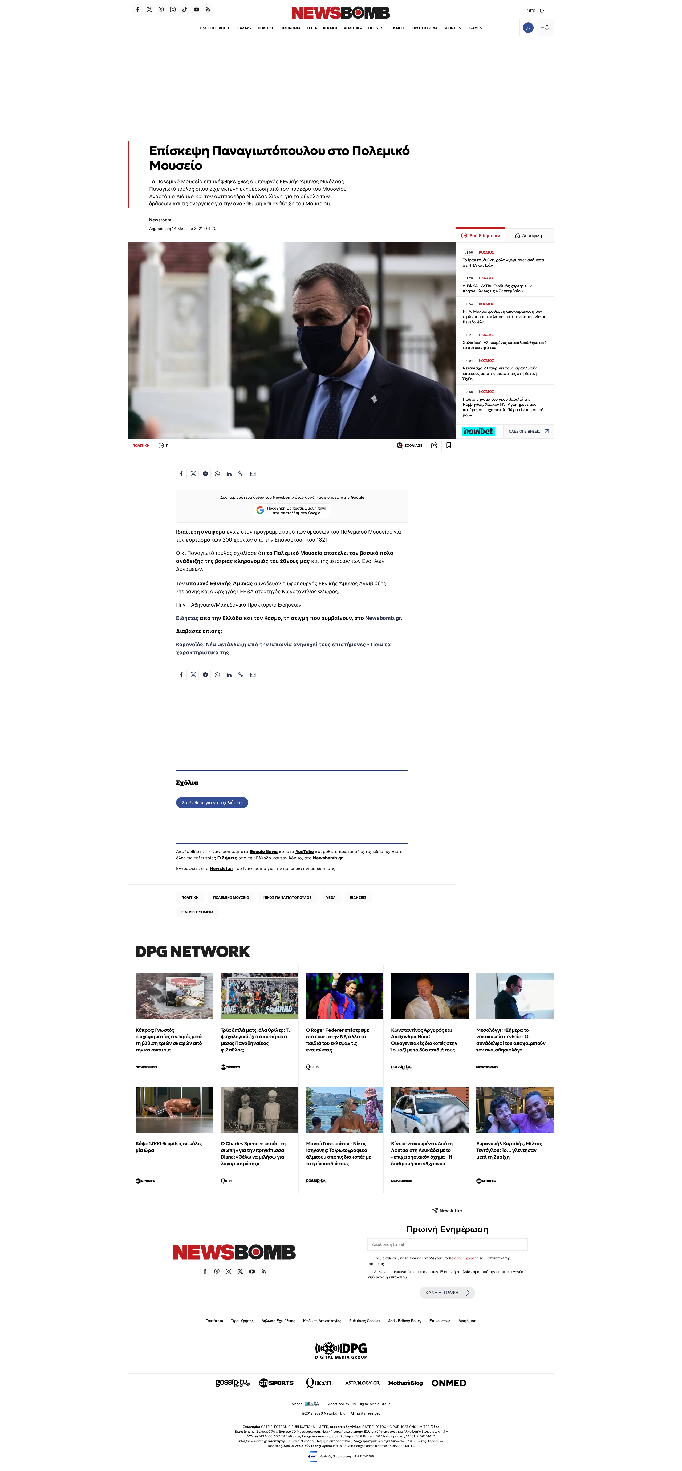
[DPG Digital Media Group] (341, 1351)
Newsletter (221, 868)
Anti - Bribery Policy (404, 1321)
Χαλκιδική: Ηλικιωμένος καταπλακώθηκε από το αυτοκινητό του (505, 345)
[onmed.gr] (449, 1383)
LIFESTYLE (377, 28)
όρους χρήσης (466, 1258)
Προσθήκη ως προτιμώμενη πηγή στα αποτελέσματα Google (296, 510)
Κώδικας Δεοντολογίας (322, 1321)
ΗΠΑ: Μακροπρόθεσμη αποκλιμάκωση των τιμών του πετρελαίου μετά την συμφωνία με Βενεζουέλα (504, 316)
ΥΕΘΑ (331, 897)
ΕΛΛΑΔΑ (244, 28)
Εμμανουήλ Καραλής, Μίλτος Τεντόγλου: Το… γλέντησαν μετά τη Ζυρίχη (509, 1150)
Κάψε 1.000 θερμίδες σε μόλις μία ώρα (169, 1146)
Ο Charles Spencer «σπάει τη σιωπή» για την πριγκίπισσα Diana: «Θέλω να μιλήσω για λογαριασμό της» (253, 1153)
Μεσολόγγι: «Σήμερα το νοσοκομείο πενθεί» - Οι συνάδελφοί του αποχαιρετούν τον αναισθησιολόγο (510, 1040)
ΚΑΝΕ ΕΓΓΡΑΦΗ (441, 1292)
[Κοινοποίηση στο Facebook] (181, 474)
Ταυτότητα (214, 1321)
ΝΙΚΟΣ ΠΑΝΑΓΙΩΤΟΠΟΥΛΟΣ (287, 897)
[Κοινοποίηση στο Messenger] (205, 474)
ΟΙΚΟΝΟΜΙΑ (291, 28)
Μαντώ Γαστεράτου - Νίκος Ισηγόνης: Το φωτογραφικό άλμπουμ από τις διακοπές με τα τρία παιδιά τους (338, 1153)
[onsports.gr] (276, 1383)
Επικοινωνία (439, 1321)
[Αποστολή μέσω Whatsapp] (217, 474)
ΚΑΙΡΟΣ (399, 28)
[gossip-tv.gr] (233, 1383)
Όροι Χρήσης (242, 1321)
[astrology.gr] (362, 1383)
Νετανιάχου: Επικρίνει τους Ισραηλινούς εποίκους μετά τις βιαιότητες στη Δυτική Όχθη (500, 373)
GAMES (475, 28)
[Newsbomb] (234, 1252)
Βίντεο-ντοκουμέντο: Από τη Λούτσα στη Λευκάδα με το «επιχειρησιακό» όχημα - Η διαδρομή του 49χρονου (422, 1153)
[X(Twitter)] (149, 9)
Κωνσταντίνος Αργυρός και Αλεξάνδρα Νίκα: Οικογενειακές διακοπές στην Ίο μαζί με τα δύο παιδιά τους (424, 1040)
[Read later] (449, 445)
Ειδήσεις (187, 618)
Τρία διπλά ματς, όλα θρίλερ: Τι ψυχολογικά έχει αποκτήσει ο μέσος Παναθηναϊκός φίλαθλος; (255, 1040)
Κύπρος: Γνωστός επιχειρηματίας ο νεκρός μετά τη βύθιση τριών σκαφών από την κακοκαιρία (169, 1040)
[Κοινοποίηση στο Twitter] (193, 474)
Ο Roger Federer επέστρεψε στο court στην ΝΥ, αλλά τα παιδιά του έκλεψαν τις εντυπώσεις (337, 1040)
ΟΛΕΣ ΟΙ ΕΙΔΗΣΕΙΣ (215, 28)
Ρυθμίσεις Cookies (364, 1321)
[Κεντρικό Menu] (545, 27)
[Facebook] (137, 9)
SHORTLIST (453, 28)
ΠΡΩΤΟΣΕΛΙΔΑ (424, 28)
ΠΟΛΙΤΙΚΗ (266, 28)
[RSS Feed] (208, 9)
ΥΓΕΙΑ (312, 28)
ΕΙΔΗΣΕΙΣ (358, 897)
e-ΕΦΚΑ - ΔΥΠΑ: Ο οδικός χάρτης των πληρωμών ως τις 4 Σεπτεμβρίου (497, 288)
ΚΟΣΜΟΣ (330, 28)
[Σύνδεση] (528, 27)
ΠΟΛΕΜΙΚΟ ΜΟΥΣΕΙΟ (231, 897)
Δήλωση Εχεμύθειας (278, 1321)
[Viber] (161, 9)
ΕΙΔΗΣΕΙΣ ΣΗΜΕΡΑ (197, 912)
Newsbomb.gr (383, 618)
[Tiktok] (184, 9)
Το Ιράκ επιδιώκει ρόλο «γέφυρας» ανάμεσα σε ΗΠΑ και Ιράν (503, 262)
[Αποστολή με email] (253, 474)
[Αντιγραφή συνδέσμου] (434, 445)
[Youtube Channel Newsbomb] (196, 9)
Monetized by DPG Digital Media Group (359, 1404)
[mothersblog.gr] (405, 1383)
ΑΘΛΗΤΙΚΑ (353, 28)
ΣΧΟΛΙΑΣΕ (413, 446)
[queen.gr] (319, 1383)
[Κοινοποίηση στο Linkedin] (229, 474)
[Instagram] (173, 9)
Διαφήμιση (467, 1321)
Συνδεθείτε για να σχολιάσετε (212, 802)
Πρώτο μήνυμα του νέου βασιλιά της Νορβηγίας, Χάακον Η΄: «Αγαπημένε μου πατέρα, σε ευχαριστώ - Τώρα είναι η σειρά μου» (503, 407)
